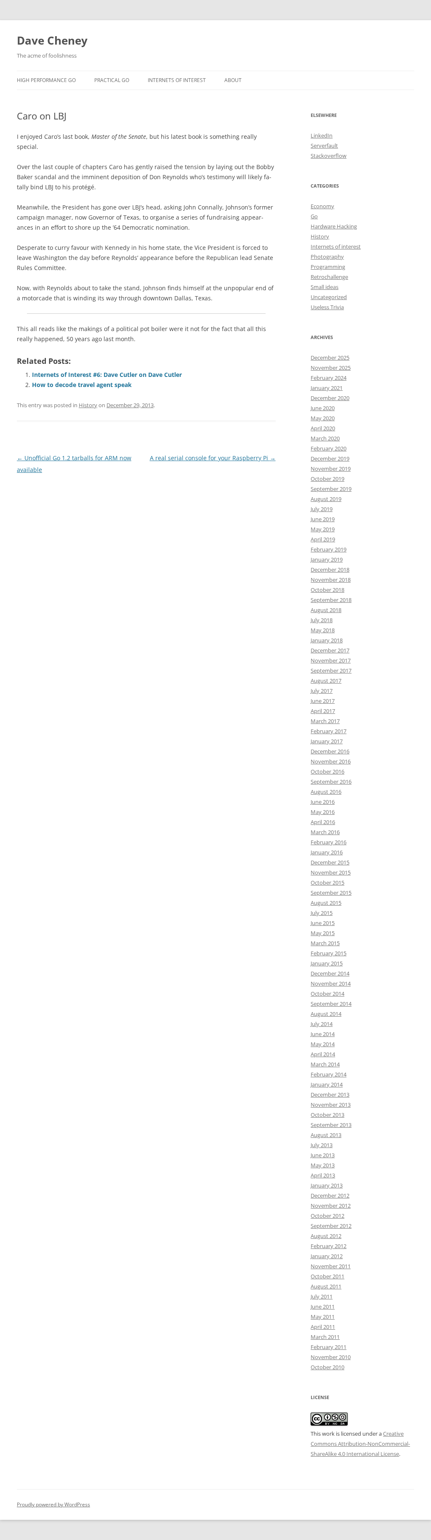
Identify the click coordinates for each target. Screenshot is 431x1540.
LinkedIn (322, 135)
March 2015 (325, 943)
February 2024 (328, 378)
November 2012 (331, 1205)
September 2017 (331, 670)
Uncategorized (329, 297)
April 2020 (323, 428)
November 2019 (331, 468)
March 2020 (325, 438)
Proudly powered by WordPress (53, 1504)
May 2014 (323, 1044)
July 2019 (322, 509)
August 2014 (326, 1014)
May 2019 (323, 529)
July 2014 (322, 1024)
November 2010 (331, 1357)
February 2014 (328, 1074)
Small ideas (324, 287)
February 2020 (328, 448)
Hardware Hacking (334, 226)
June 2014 (323, 1034)
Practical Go (111, 80)
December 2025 (330, 357)
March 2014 (325, 1064)
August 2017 (326, 680)
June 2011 (323, 1306)
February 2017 (328, 731)
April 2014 (323, 1054)
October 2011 (327, 1276)
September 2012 (331, 1226)
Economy (322, 206)
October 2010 (327, 1367)
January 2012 (327, 1256)
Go (314, 216)
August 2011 (326, 1286)
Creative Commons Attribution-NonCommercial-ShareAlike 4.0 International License (360, 1444)
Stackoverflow (328, 155)
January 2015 (327, 963)
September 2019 (331, 489)
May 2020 (323, 418)
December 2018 (330, 569)
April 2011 (323, 1327)
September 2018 (331, 600)
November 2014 (331, 983)
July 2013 (322, 1145)
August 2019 (326, 499)
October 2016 (327, 771)
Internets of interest (336, 246)
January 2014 (327, 1084)
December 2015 (330, 862)
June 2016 (323, 802)
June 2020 (323, 408)
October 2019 (327, 478)
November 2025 (331, 367)
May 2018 (323, 630)
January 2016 (327, 852)
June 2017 (323, 701)
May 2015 (323, 933)
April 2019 (323, 539)
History (88, 405)
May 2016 (323, 812)
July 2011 (322, 1296)
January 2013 (327, 1185)
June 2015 (323, 923)
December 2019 (330, 458)
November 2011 (331, 1266)
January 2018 (327, 640)
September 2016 (331, 781)
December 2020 (330, 398)
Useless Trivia (327, 307)
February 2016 (328, 842)
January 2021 (327, 388)
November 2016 (331, 761)
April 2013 (323, 1175)
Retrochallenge (329, 277)
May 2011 (323, 1316)
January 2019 (327, 559)
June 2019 (323, 519)
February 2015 (328, 953)
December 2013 (330, 1094)
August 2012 (326, 1236)
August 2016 (326, 791)
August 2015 (326, 903)
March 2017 (325, 721)
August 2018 (326, 610)
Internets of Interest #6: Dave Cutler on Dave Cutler (107, 375)
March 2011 (325, 1337)
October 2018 (327, 590)
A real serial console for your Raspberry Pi (213, 458)
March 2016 (325, 832)
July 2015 (322, 913)
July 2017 (322, 690)
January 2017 (327, 741)
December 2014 (330, 973)
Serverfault (324, 145)
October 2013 (327, 1115)
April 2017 (323, 711)
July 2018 (322, 620)
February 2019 (328, 549)
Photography (327, 256)
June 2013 (323, 1155)
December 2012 (330, 1195)
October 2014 (327, 993)
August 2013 (326, 1135)
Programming (328, 266)
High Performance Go (46, 80)
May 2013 (323, 1165)
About (233, 80)
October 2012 (327, 1215)
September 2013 (331, 1125)
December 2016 (330, 751)
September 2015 (331, 892)
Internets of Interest (177, 80)
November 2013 (331, 1104)
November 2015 (331, 872)
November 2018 (331, 579)
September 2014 (331, 1003)
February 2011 (328, 1347)
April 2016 (323, 822)
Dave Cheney (52, 40)
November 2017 (331, 660)
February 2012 (328, 1246)
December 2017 (330, 650)
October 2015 (327, 882)
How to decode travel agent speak (82, 385)
